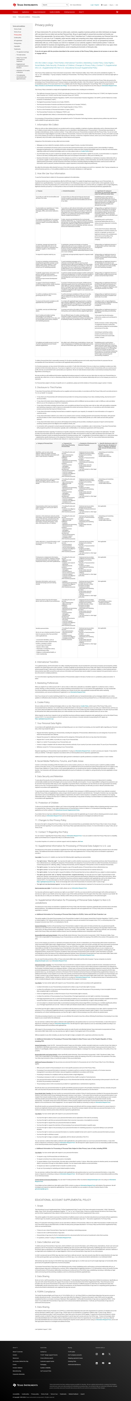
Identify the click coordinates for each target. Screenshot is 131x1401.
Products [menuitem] (15, 12)
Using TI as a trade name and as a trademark (21, 59)
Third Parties (59, 63)
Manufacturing (17, 1371)
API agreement (18, 40)
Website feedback (73, 1394)
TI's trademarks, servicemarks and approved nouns (21, 76)
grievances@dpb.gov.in (41, 1189)
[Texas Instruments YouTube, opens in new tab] (109, 1364)
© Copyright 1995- (19, 1397)
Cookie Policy (98, 63)
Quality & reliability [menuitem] (55, 12)
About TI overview (18, 1351)
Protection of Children (66, 65)
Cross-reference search (46, 1358)
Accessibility (16, 1394)
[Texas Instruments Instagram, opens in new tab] (97, 1354)
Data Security (51, 65)
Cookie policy (17, 37)
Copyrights (17, 46)
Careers (15, 1355)
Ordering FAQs (72, 1361)
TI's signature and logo (22, 52)
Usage (50, 63)
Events (14, 1364)
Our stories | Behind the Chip (20, 1361)
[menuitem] (117, 12)
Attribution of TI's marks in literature (23, 71)
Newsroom (16, 1358)
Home (14, 17)
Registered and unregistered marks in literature (22, 65)
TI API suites (71, 1351)
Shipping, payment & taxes (75, 1358)
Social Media (40, 65)
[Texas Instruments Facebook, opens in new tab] (103, 1354)
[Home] (25, 5)
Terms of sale (17, 29)
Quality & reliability (45, 1367)
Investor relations (17, 1367)
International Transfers (74, 63)
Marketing (88, 63)
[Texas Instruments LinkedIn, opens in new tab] (97, 1364)
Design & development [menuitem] (39, 12)
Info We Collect (41, 63)
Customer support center (47, 1361)
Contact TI (101, 65)
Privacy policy (18, 34)
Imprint (83, 1394)
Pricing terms (17, 43)
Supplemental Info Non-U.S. (53, 68)
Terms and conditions (24, 17)
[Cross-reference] (89, 12)
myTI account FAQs (45, 1371)
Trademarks (17, 49)
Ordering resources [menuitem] (69, 12)
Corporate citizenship (19, 1374)
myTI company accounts (75, 1355)
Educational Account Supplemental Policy (81, 68)
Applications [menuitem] (25, 12)
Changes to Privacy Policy (86, 65)
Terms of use (17, 32)
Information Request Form (103, 1102)
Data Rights (108, 63)
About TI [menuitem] (81, 12)
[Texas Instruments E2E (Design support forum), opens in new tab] (103, 1364)
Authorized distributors (74, 1364)
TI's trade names (20, 55)
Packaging (43, 1364)
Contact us (43, 1351)
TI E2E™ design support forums (48, 1355)
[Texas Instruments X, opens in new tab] (109, 1354)
